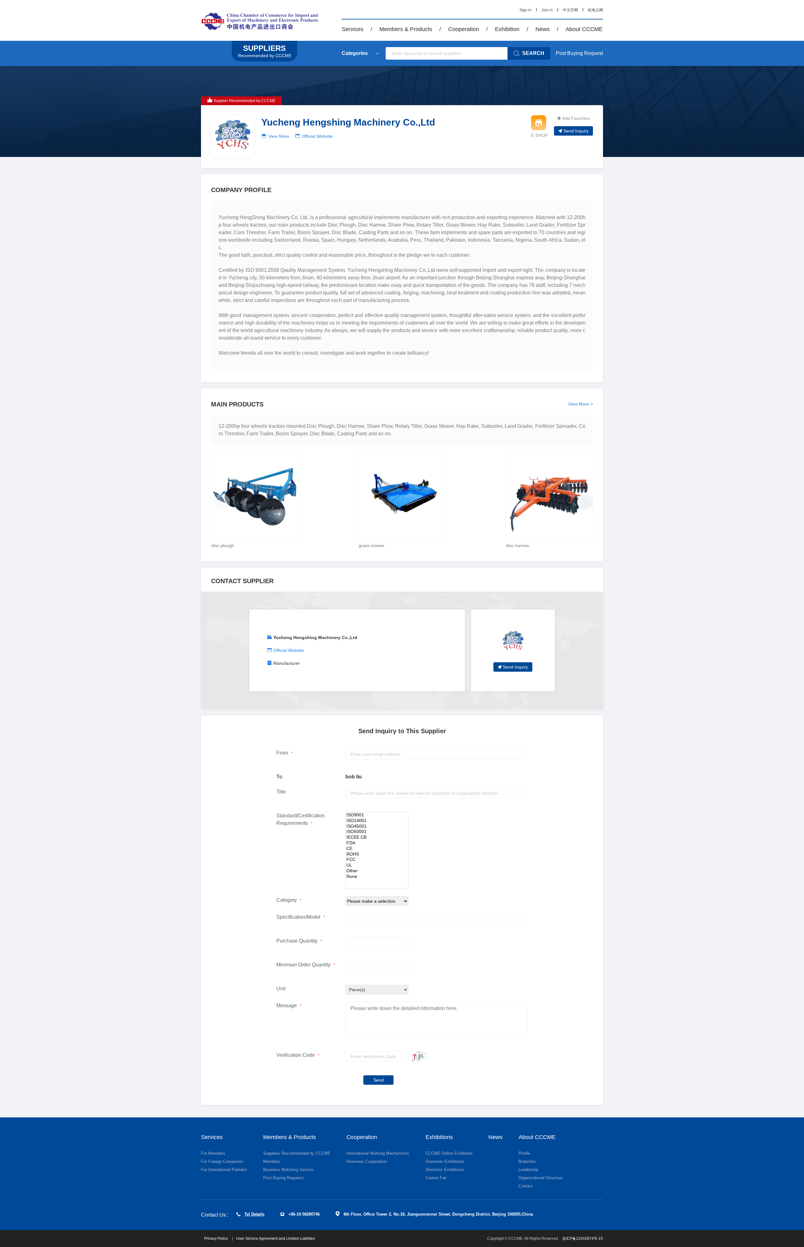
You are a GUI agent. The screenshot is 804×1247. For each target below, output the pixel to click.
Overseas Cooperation (366, 1161)
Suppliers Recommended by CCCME (296, 1153)
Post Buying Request (579, 53)
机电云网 (595, 10)
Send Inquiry (576, 130)
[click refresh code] (417, 1056)
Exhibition (507, 29)
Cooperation (463, 29)
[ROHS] (377, 854)
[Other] (377, 871)
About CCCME (584, 29)
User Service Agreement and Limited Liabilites (275, 1238)
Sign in (525, 10)
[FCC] (377, 860)
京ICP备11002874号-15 (582, 1238)
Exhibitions (439, 1137)
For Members (213, 1153)
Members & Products (405, 29)
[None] (377, 876)
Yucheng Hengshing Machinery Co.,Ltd (315, 637)
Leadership (528, 1169)
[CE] (377, 849)
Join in (547, 10)
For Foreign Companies (222, 1161)
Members (271, 1161)
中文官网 (570, 10)
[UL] (377, 865)
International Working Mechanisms (377, 1153)
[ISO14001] (377, 821)
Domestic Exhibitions (445, 1169)
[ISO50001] (377, 832)
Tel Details (254, 1214)
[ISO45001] (377, 826)
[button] (583, 500)
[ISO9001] (377, 815)
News (542, 29)
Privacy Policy (216, 1238)
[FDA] (377, 843)
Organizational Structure (540, 1177)
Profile (524, 1153)
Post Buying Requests (283, 1177)
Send (378, 1080)
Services (352, 29)
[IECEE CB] (377, 837)
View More (278, 136)
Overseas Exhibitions (445, 1161)
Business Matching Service (288, 1169)
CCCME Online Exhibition (449, 1153)
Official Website (317, 136)
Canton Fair (436, 1177)
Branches (527, 1161)
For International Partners (224, 1169)
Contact (526, 1186)
